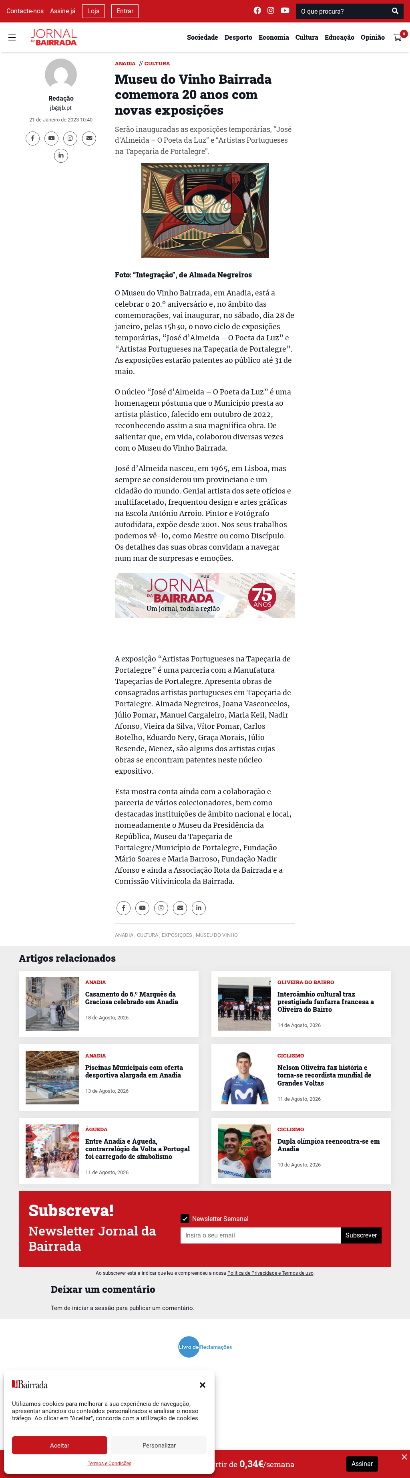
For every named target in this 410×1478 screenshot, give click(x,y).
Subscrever (361, 1235)
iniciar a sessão (93, 1308)
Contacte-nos (25, 11)
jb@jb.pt (61, 107)
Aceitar (59, 1445)
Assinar (362, 1464)
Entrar (125, 11)
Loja (93, 11)
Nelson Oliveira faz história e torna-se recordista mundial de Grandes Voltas (324, 1075)
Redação (61, 98)
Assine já (63, 11)
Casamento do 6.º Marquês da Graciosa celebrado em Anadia (131, 998)
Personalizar (159, 1445)
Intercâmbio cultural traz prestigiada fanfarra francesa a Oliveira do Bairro (325, 1001)
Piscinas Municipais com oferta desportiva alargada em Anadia (134, 1071)
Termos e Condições (109, 1463)
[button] (203, 1384)
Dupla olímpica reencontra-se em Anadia (328, 1145)
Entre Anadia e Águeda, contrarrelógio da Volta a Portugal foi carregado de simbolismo (137, 1149)
